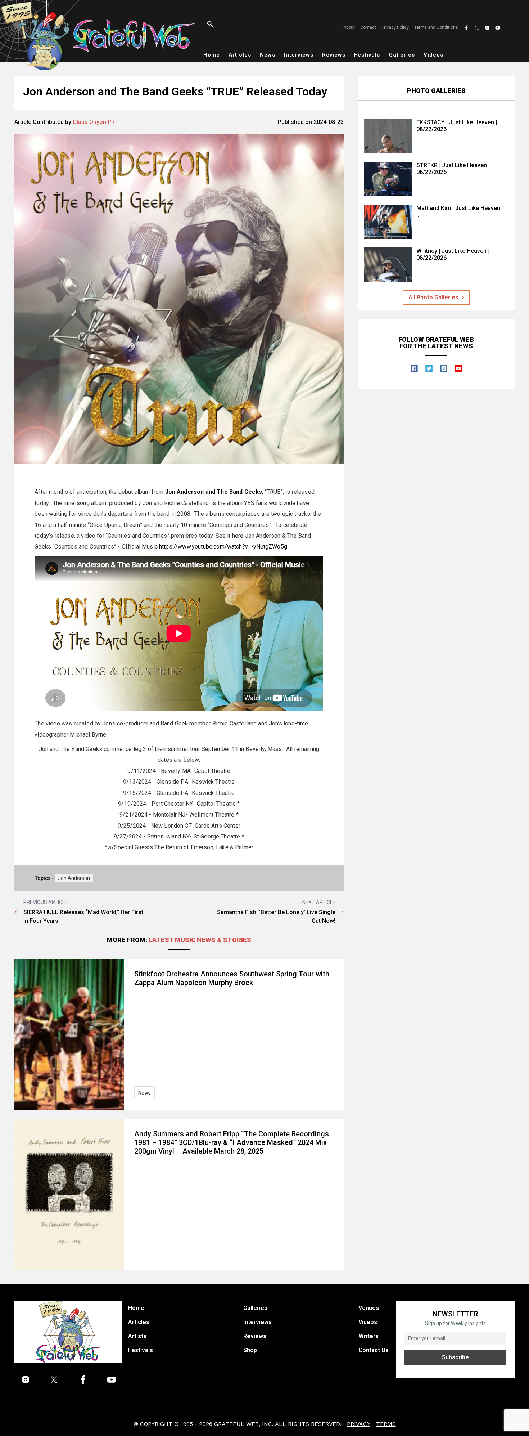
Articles (240, 55)
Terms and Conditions (436, 27)
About (349, 27)
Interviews (298, 55)
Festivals (367, 55)
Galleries (402, 55)
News (267, 55)
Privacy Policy (395, 27)
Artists (137, 1336)
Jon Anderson (74, 878)
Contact (368, 27)
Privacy (358, 1424)
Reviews (333, 55)
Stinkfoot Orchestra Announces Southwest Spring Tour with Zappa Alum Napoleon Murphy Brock (231, 978)
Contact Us (373, 1350)
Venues (368, 1308)
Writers (368, 1336)
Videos (433, 55)
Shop (250, 1350)
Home (211, 55)
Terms (386, 1424)
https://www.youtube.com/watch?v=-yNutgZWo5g (223, 546)
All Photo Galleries (433, 297)
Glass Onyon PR (94, 121)
